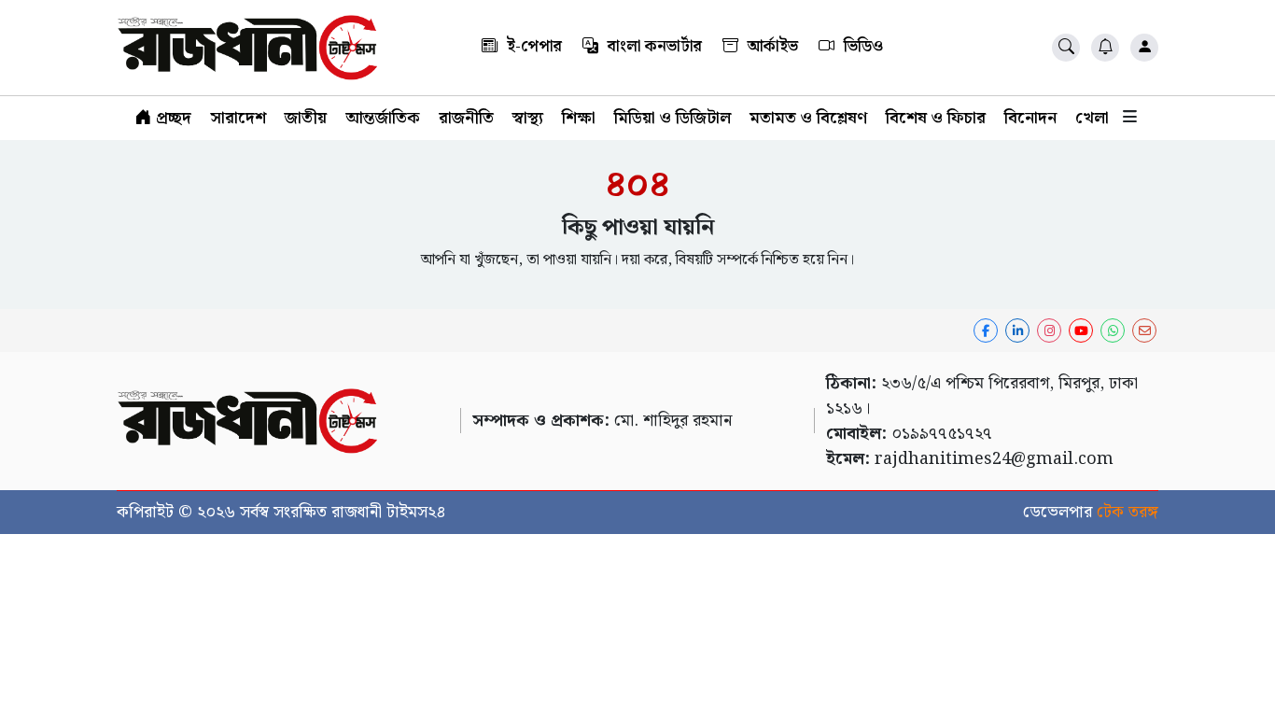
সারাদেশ (238, 118)
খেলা (1092, 118)
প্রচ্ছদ (171, 118)
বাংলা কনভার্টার (653, 47)
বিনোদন (1030, 118)
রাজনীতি (466, 118)
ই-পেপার (532, 47)
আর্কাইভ (771, 47)
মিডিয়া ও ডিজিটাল (672, 118)
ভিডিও (861, 47)
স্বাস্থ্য (527, 118)
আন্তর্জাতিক (382, 118)
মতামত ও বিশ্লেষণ (808, 118)
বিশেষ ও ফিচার (936, 118)
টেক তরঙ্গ (1127, 512)
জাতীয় (306, 118)
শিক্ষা (578, 118)
